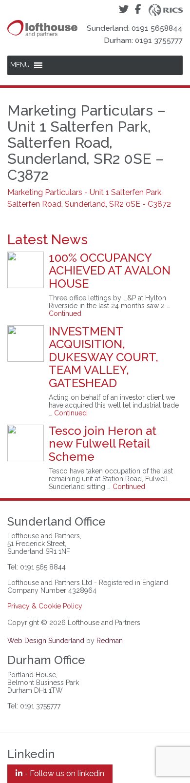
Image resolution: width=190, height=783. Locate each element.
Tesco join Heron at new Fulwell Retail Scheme (102, 444)
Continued (65, 313)
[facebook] (138, 9)
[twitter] (123, 9)
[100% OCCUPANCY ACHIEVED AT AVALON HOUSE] (25, 270)
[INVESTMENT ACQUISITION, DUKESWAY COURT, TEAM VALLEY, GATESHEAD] (25, 343)
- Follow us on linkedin (63, 773)
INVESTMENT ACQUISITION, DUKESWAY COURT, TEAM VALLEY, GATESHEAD (103, 357)
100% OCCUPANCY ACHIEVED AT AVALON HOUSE (110, 271)
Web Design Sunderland (45, 641)
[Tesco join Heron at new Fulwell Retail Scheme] (25, 443)
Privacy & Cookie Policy (44, 606)
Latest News (47, 240)
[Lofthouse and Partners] (42, 18)
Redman (109, 641)
